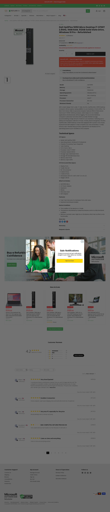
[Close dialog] (82, 241)
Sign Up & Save (69, 260)
